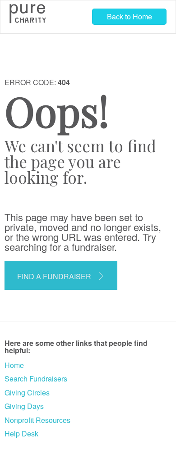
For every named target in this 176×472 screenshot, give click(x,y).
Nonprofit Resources (37, 420)
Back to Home (129, 16)
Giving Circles (27, 392)
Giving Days (24, 406)
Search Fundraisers (36, 378)
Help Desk (21, 433)
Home (14, 365)
